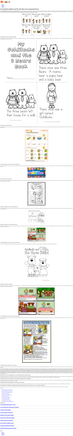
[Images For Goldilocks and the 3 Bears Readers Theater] (36, 82)
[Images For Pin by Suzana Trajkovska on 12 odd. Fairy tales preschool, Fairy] (36, 216)
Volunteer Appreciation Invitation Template (7, 392)
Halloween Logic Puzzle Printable (7, 415)
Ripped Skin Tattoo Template (5, 396)
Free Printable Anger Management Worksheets (9, 407)
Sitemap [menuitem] (3, 7)
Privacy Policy (3, 434)
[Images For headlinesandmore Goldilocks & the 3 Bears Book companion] (36, 24)
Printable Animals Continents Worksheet (8, 428)
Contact (3, 432)
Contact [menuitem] (3, 4)
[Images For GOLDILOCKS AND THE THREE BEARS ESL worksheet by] (36, 341)
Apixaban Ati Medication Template (7, 425)
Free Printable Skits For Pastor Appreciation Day (8, 401)
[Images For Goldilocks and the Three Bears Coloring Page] (36, 264)
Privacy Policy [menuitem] (3, 6)
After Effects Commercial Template (7, 417)
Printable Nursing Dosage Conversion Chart (7, 389)
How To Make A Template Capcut (7, 423)
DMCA (3, 433)
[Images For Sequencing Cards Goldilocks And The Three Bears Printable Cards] (36, 194)
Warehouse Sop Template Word (5, 393)
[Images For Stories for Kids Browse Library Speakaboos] (36, 172)
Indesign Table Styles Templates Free (6, 397)
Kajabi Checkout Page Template (6, 420)
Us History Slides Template (5, 409)
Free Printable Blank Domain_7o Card (8, 404)
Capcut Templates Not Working (6, 412)
